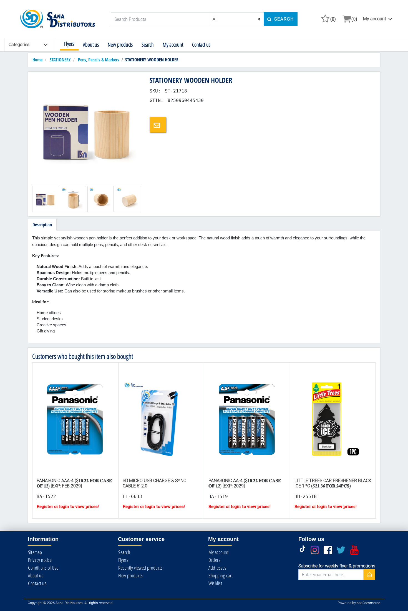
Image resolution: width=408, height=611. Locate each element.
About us (91, 44)
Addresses (217, 567)
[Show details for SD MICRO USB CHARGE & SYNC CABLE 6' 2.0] (161, 425)
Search (148, 44)
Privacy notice (40, 560)
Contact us (201, 44)
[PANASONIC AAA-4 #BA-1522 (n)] (75, 425)
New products (120, 44)
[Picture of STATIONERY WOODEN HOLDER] (86, 130)
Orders (214, 560)
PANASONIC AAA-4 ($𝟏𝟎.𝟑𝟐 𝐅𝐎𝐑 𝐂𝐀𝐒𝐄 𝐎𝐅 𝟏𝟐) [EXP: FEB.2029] (74, 483)
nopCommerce (368, 603)
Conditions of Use (43, 567)
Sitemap (35, 552)
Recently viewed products (140, 567)
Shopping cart (220, 575)
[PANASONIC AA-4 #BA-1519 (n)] (247, 425)
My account (374, 18)
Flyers (69, 43)
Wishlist (215, 583)
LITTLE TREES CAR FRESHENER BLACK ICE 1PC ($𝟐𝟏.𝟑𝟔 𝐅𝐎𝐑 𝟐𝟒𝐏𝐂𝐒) (332, 483)
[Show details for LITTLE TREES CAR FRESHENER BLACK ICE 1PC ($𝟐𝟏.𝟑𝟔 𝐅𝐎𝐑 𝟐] (333, 425)
